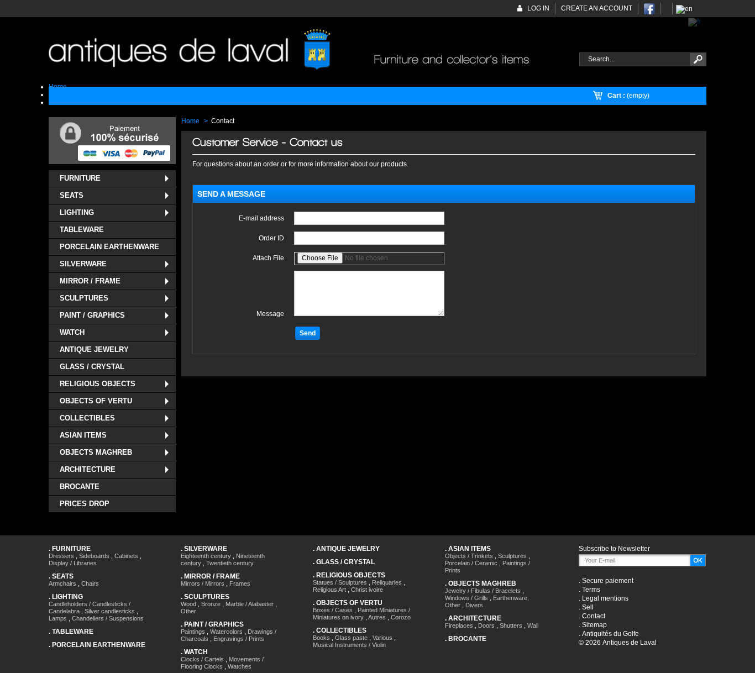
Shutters (511, 625)
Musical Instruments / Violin (349, 645)
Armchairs (62, 583)
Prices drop (84, 504)
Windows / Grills (466, 598)
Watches (239, 666)
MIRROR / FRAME (90, 281)
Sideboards (94, 556)
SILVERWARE (83, 264)
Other (188, 611)
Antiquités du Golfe (610, 634)
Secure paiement (607, 581)
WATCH (72, 332)
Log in (538, 8)
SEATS (71, 195)
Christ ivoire (367, 589)
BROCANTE (79, 486)
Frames (239, 583)
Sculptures (512, 556)
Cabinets (126, 556)
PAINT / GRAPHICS (92, 315)
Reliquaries (387, 582)
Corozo (401, 617)
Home (190, 121)
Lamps (58, 618)
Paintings (193, 631)
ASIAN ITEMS (83, 435)
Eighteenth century (206, 556)
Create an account (596, 8)
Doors (486, 625)
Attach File (268, 258)
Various (382, 637)
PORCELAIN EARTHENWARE (109, 247)
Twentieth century (230, 563)
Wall (532, 625)
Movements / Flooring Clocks (222, 663)
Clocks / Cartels (202, 659)
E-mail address (261, 218)
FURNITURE (80, 178)
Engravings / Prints (238, 638)
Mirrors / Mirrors (202, 583)
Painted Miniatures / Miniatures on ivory (361, 614)
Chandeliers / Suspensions (108, 618)
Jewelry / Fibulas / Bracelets (483, 590)
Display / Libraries (73, 563)
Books (321, 637)
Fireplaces (459, 625)
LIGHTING (77, 212)
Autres (377, 617)
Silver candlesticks (110, 611)
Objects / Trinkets (469, 556)
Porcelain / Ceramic (471, 563)
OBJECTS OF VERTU (96, 401)
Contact (593, 616)
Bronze (211, 604)
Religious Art (329, 589)
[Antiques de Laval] (308, 50)
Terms (591, 589)
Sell (588, 607)
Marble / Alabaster (250, 604)
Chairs (90, 583)
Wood (188, 604)
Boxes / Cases (333, 610)
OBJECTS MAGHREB (96, 452)
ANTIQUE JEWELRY (94, 349)
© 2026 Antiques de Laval (618, 642)
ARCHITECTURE (88, 469)
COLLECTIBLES (87, 418)
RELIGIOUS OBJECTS (97, 384)
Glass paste (351, 637)
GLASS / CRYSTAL (92, 366)
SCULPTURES (84, 298)
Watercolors (226, 631)
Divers (474, 605)
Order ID (271, 238)
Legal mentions (605, 598)
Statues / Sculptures (340, 582)
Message (270, 314)
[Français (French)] (694, 21)
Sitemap (594, 625)
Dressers (61, 556)
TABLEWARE (82, 229)
